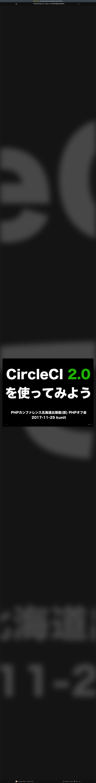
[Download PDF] (80, 781)
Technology (66, 781)
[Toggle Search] (79, 4)
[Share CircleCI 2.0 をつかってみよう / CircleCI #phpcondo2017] (74, 781)
